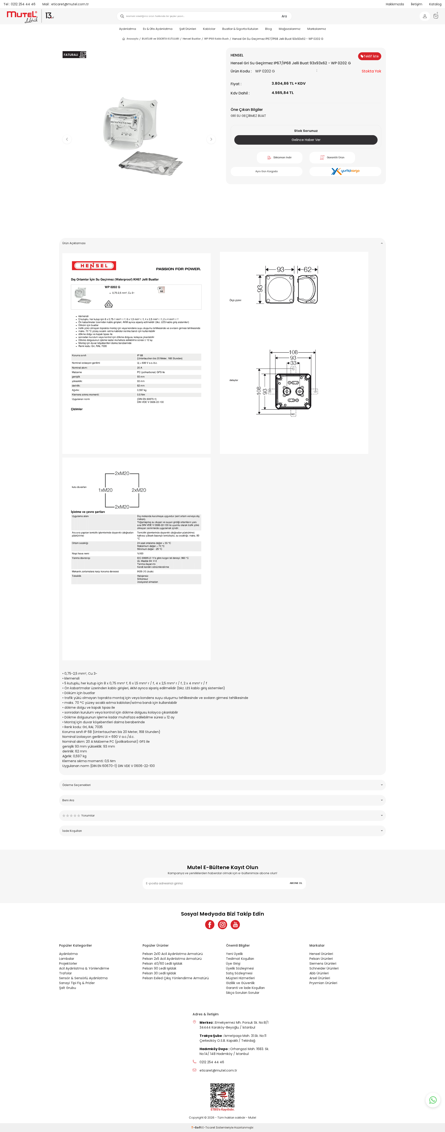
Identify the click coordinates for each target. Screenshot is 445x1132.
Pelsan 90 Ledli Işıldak (159, 968)
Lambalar (66, 958)
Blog (268, 29)
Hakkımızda (395, 4)
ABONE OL (296, 883)
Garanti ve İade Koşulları (245, 987)
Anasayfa (132, 39)
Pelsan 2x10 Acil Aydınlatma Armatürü (173, 953)
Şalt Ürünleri (187, 29)
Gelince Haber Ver (306, 139)
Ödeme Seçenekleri (76, 785)
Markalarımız (316, 29)
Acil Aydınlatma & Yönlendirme (84, 968)
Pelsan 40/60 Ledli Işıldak (162, 963)
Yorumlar (88, 815)
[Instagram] (222, 924)
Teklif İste (371, 56)
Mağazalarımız (289, 29)
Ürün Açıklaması (74, 243)
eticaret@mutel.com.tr (65, 4)
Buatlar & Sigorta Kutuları (240, 29)
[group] (139, 135)
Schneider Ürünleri (324, 968)
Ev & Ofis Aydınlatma (157, 29)
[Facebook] (209, 924)
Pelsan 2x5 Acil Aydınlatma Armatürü (172, 958)
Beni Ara (68, 800)
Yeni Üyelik (234, 953)
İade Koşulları (72, 831)
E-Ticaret (208, 1127)
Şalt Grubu (67, 987)
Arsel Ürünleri (319, 978)
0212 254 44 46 (19, 4)
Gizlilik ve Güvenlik (240, 983)
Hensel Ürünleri (321, 953)
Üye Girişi (233, 963)
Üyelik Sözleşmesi (240, 968)
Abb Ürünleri (319, 973)
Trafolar (65, 973)
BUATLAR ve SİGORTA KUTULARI (160, 39)
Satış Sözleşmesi (239, 973)
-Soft (196, 1127)
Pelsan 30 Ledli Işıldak (159, 973)
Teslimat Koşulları (240, 958)
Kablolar (209, 29)
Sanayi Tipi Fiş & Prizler (77, 983)
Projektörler (68, 963)
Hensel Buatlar (192, 39)
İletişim (416, 4)
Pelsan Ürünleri (321, 958)
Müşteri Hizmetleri (240, 978)
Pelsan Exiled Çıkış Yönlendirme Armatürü (176, 978)
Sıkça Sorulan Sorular (242, 992)
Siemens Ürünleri (322, 963)
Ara (284, 16)
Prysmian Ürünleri (323, 983)
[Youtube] (235, 924)
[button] (139, 227)
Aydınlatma (127, 29)
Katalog (435, 4)
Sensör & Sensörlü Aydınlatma (83, 978)
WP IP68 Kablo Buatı (216, 39)
